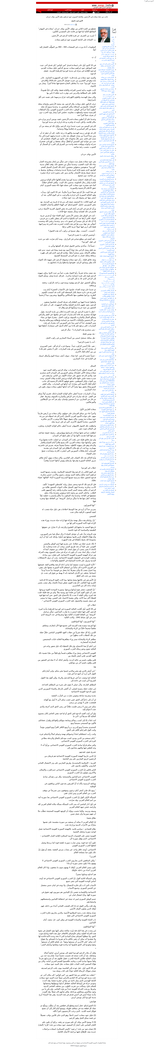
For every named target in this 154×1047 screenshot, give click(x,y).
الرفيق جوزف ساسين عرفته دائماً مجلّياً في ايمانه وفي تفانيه (106, 167)
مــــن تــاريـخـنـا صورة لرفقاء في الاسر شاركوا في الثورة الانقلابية (107, 175)
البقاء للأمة (50, 9)
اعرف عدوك (72, 12)
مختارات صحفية (84, 12)
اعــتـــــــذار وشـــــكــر (107, 54)
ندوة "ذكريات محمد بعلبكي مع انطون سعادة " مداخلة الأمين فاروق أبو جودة (107, 367)
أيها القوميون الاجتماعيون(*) (106, 273)
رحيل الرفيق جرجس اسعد (107, 425)
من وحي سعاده (110, 171)
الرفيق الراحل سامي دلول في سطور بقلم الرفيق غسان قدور (106, 108)
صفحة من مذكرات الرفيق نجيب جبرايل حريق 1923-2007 (107, 91)
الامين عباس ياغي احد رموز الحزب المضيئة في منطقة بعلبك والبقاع (107, 66)
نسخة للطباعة (72, 24)
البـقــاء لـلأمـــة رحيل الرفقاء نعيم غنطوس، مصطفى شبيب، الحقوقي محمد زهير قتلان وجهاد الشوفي (107, 235)
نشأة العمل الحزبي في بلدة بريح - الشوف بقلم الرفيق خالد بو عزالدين (107, 361)
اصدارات (59, 12)
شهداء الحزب (68, 9)
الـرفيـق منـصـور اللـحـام (107, 457)
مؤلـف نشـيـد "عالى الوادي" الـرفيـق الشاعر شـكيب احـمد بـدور (106, 311)
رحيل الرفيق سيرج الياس (107, 475)
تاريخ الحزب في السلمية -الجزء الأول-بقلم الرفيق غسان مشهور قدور (107, 306)
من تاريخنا (94, 9)
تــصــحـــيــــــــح (109, 456)
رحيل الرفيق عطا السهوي (107, 79)
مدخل (107, 9)
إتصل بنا (97, 12)
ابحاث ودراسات (65, 12)
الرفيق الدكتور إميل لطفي (107, 394)
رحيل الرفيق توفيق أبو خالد (107, 454)
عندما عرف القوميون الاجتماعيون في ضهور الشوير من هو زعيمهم (106, 114)
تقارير (78, 12)
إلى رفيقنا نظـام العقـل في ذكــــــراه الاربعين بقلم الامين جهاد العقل (106, 162)
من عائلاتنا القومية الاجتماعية (106, 408)
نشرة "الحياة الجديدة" (108, 415)
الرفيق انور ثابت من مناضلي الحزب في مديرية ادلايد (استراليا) (106, 185)
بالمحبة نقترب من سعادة (107, 77)
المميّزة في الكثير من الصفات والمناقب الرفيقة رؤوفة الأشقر (107, 492)
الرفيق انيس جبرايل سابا (107, 189)
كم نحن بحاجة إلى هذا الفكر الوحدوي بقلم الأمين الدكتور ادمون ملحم (107, 429)
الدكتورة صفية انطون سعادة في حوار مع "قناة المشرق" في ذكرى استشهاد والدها (106, 137)
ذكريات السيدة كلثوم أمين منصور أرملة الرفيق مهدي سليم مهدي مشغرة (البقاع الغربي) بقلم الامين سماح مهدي (107, 206)
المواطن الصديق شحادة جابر (106, 267)
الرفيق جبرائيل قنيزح (108, 56)
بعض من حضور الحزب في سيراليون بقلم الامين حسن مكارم (107, 152)
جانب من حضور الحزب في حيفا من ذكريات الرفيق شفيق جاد (106, 373)
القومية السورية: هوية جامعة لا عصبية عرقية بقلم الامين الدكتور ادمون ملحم (106, 225)
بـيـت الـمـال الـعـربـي (108, 432)
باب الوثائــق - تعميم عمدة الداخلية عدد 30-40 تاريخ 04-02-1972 (106, 300)
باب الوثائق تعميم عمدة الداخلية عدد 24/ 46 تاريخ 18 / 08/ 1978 (106, 404)
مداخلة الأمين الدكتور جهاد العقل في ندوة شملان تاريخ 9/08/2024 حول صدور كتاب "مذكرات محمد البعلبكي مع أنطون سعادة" (106, 380)
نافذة (82, 9)
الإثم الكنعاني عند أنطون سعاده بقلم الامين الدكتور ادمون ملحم (107, 119)
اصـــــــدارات (110, 229)
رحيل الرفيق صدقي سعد (107, 473)
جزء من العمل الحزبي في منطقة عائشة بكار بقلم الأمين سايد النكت (106, 329)
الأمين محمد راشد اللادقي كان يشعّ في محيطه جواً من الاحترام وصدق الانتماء (107, 398)
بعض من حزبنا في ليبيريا (112, 41)
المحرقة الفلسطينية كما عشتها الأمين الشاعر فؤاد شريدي (107, 465)
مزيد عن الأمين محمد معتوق (106, 148)
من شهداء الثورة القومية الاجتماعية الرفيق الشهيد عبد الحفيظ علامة (106, 411)
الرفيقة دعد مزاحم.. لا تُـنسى (106, 484)
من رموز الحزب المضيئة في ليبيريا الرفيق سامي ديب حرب (106, 60)
